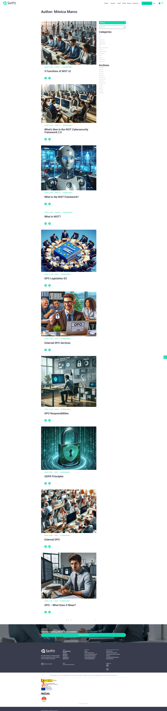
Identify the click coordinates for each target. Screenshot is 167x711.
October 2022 (101, 81)
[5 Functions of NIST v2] (68, 43)
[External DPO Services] (68, 314)
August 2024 (101, 67)
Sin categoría (101, 61)
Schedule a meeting (83, 635)
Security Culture (102, 59)
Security (113, 3)
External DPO (52, 539)
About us (129, 3)
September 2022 (102, 83)
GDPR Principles (54, 476)
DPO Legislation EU (55, 278)
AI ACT (119, 3)
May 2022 (101, 88)
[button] (165, 357)
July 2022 (101, 84)
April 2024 (101, 73)
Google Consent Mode (103, 47)
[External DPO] (68, 511)
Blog (100, 37)
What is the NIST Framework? (61, 196)
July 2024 (101, 69)
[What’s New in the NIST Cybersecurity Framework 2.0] (68, 103)
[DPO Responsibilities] (68, 381)
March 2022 (101, 92)
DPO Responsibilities (56, 413)
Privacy (106, 3)
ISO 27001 (101, 49)
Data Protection (102, 41)
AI (99, 34)
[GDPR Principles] (68, 448)
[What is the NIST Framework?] (68, 167)
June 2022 (101, 86)
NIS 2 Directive (102, 53)
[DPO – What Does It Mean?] (68, 576)
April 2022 (101, 90)
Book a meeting (147, 3)
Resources (135, 3)
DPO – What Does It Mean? (60, 605)
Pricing (124, 3)
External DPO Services (57, 342)
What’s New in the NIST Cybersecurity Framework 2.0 (66, 131)
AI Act (100, 36)
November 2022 (102, 79)
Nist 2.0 (58, 67)
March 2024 (101, 75)
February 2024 (102, 77)
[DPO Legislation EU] (68, 251)
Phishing (100, 57)
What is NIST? (52, 216)
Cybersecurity (101, 39)
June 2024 (101, 71)
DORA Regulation (102, 43)
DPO (57, 274)
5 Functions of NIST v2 (57, 71)
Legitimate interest (102, 51)
